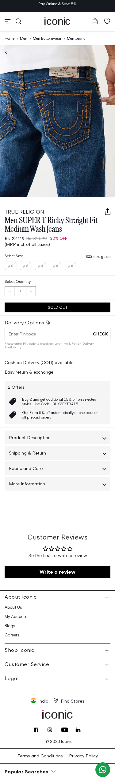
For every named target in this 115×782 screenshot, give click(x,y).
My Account (16, 616)
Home (9, 38)
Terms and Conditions (40, 755)
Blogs (10, 626)
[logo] (57, 21)
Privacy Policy (83, 755)
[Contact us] (102, 769)
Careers (12, 635)
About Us (13, 607)
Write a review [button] (57, 572)
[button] (8, 21)
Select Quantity (18, 281)
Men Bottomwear (47, 38)
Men (23, 38)
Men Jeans (76, 38)
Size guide (102, 256)
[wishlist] (107, 21)
